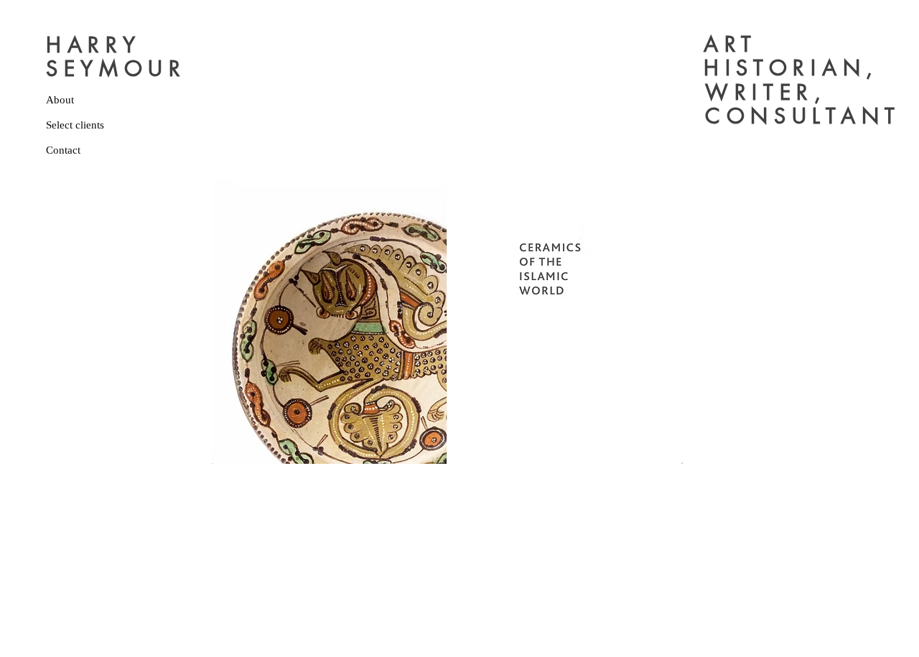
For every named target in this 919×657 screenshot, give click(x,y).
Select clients (75, 125)
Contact (63, 150)
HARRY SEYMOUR (116, 57)
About (60, 100)
